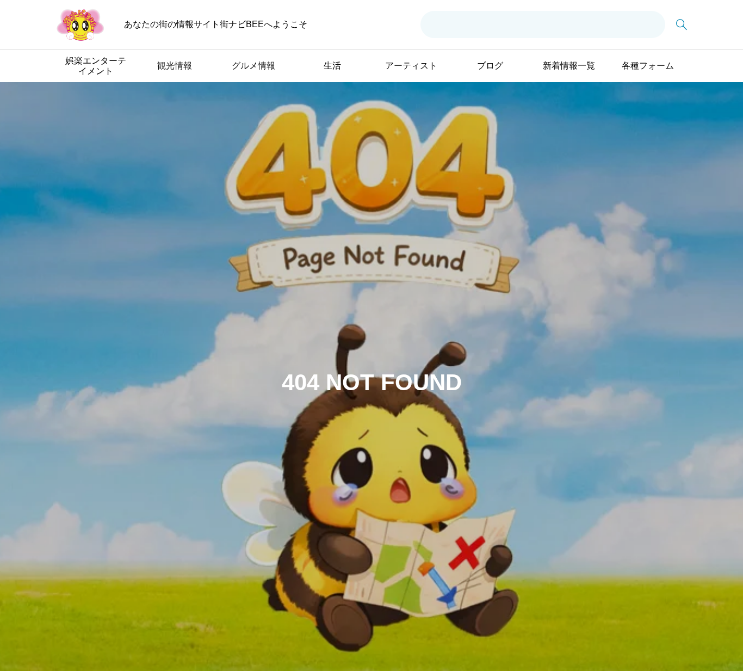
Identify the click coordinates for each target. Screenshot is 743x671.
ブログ (490, 65)
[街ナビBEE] (80, 24)
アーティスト (411, 65)
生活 (332, 65)
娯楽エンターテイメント (95, 66)
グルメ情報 (253, 65)
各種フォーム (648, 65)
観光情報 (174, 65)
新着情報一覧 (569, 65)
